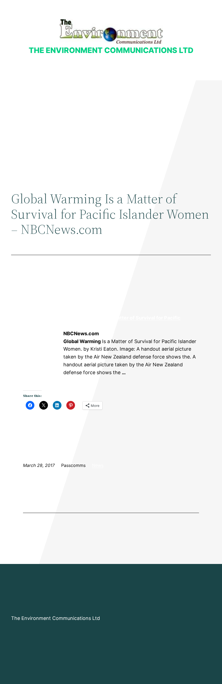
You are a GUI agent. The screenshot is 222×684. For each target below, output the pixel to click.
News (97, 465)
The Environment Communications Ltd (111, 50)
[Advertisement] (111, 124)
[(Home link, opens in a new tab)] (111, 31)
